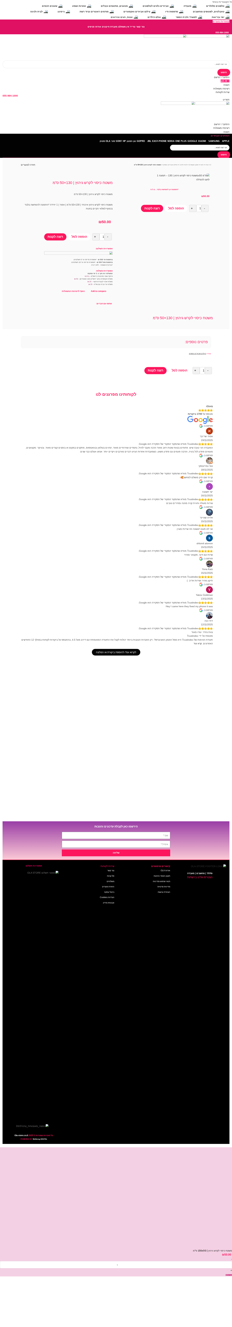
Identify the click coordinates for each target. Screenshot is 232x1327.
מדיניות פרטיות (163, 886)
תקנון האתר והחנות (162, 876)
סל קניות (110, 876)
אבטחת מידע (108, 903)
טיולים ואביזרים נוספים (170, 165)
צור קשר (110, 870)
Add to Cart (229, 1275)
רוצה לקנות (152, 208)
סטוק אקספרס (193, 165)
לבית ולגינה (183, 165)
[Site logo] (207, 47)
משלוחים (110, 881)
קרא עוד (198, 643)
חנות (201, 165)
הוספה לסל (176, 208)
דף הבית (208, 165)
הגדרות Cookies (107, 897)
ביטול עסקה (109, 892)
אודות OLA (165, 870)
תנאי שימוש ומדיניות (161, 881)
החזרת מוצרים (108, 886)
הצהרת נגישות (164, 892)
